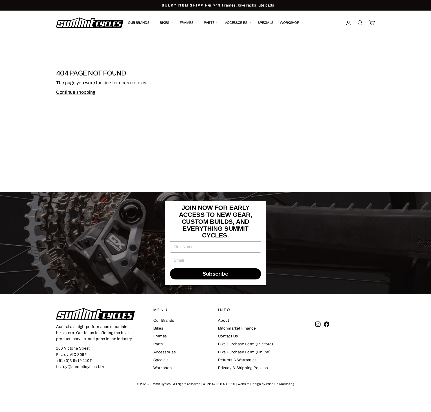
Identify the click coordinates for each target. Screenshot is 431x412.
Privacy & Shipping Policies (243, 368)
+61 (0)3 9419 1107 (74, 361)
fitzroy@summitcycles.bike (81, 367)
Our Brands (139, 22)
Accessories (236, 22)
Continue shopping (75, 92)
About (223, 320)
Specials (265, 22)
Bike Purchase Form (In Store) (245, 344)
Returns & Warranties (237, 360)
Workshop (290, 22)
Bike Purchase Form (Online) (244, 352)
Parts (209, 22)
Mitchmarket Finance (237, 328)
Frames (187, 22)
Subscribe (216, 273)
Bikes (165, 22)
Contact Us (228, 336)
